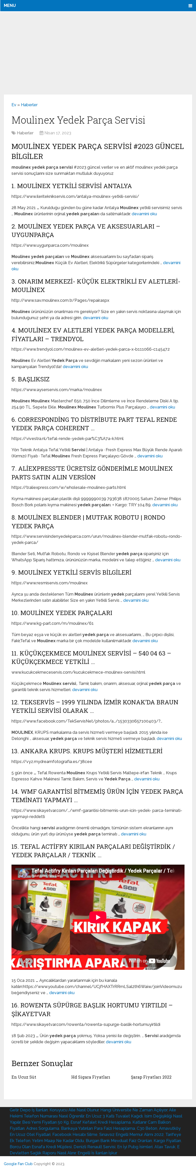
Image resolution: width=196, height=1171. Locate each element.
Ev (13, 104)
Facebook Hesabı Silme (74, 1134)
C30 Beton (147, 1128)
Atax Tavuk (164, 1146)
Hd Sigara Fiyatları (90, 1077)
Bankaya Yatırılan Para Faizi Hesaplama (98, 1128)
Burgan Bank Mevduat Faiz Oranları (119, 1140)
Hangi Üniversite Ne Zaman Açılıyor (133, 1110)
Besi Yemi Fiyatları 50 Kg (45, 1122)
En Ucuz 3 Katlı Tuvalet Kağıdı (114, 1116)
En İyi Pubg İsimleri (135, 1146)
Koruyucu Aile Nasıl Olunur (74, 1110)
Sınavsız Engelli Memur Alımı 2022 (131, 1134)
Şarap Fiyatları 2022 (151, 1077)
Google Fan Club (18, 1164)
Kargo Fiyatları (167, 1140)
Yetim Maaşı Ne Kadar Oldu (58, 1140)
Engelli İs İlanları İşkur (97, 1153)
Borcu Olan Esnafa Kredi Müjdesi (41, 1146)
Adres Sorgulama (42, 1128)
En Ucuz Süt (23, 1077)
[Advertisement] (98, 53)
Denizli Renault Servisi (94, 1146)
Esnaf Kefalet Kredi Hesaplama (100, 1122)
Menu (10, 5)
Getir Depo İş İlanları (29, 1110)
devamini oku (144, 213)
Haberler (29, 104)
